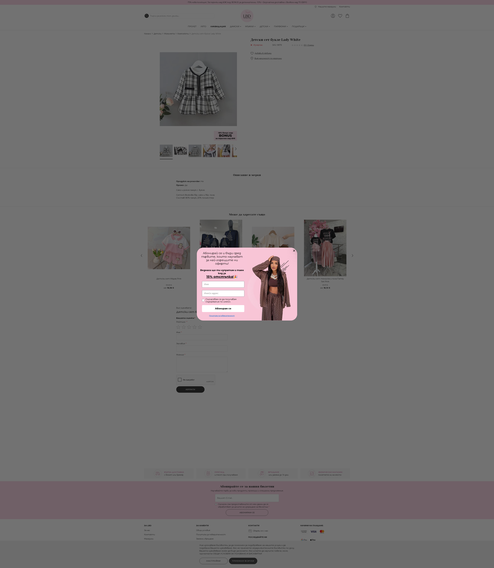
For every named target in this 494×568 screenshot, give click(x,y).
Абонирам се (223, 308)
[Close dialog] (294, 251)
